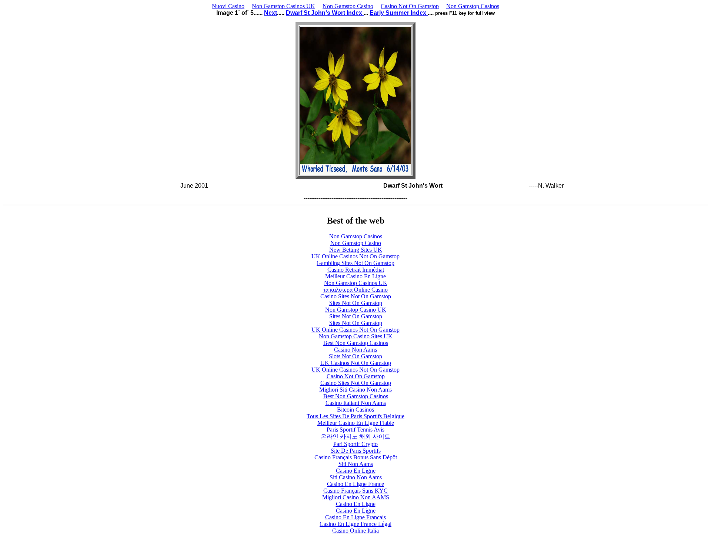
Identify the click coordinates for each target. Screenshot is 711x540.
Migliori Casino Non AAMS (355, 497)
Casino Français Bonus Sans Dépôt (355, 457)
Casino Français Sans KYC (355, 490)
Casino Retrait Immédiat (355, 269)
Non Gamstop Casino (348, 6)
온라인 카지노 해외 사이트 (355, 436)
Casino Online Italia (355, 530)
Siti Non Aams (355, 464)
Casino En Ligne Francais (355, 517)
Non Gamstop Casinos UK (283, 6)
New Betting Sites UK (355, 249)
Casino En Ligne (355, 470)
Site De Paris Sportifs (356, 450)
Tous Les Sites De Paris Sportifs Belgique (355, 416)
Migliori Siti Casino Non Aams (355, 389)
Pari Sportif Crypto (355, 444)
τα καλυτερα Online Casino (355, 289)
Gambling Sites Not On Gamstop (355, 263)
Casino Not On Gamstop (410, 6)
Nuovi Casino (228, 6)
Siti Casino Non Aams (356, 477)
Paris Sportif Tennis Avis (355, 429)
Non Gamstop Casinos (472, 6)
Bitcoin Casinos (355, 409)
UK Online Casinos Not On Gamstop (355, 256)
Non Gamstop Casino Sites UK (356, 336)
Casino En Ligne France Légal (355, 524)
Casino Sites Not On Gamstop (355, 296)
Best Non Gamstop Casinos (355, 343)
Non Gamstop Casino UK (355, 309)
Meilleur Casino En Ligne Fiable (355, 423)
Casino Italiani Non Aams (356, 403)
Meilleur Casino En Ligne (355, 276)
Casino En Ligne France (355, 484)
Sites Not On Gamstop (355, 303)
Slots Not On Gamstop (355, 356)
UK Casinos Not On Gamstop (355, 363)
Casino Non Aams (355, 349)
